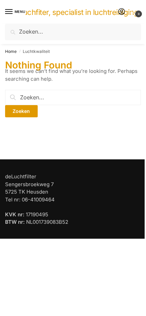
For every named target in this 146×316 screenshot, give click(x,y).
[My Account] (121, 12)
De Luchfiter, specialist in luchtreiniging (73, 12)
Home (11, 51)
